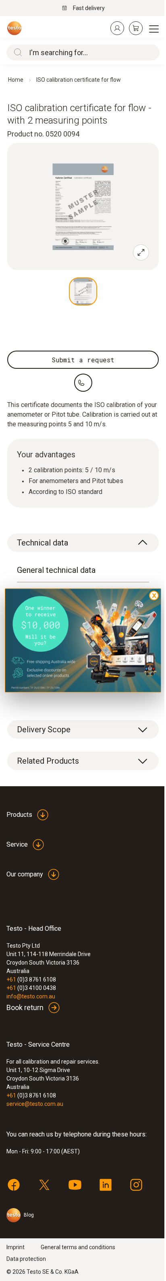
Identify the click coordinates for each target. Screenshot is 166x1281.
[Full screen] (141, 252)
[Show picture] (83, 291)
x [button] (154, 595)
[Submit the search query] (16, 52)
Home (15, 79)
